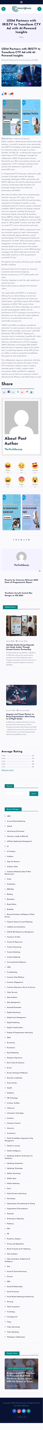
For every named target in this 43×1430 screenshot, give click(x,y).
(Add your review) (7, 770)
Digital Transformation (15, 1027)
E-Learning (11, 1042)
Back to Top (22, 1417)
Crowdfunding (12, 972)
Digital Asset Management (16, 1017)
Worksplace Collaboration (16, 1337)
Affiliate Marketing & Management (19, 841)
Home (21, 37)
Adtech (9, 826)
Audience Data (12, 866)
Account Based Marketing (16, 821)
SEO (8, 1281)
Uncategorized (12, 1317)
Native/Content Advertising (16, 1193)
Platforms (10, 1224)
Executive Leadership (14, 1078)
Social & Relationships (15, 1286)
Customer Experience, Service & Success (21, 987)
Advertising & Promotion (15, 831)
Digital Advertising (13, 1012)
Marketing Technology (15, 1168)
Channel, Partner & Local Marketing (19, 922)
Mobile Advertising (14, 1173)
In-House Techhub (13, 1103)
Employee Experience (14, 1058)
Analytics (10, 856)
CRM (8, 967)
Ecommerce (11, 1048)
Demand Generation (14, 1007)
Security (10, 1276)
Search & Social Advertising (17, 1271)
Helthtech (10, 1093)
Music (9, 1188)
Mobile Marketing (13, 1183)
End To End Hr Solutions (15, 1063)
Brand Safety (11, 904)
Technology (11, 1312)
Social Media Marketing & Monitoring (20, 1296)
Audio (9, 879)
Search (9, 786)
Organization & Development (17, 1208)
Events (9, 1068)
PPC (8, 1229)
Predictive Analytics (14, 1239)
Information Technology (15, 1113)
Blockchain (10, 899)
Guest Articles (12, 1083)
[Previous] (33, 1353)
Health (9, 1088)
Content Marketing (13, 952)
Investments (11, 1133)
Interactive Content (14, 1123)
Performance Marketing (15, 1219)
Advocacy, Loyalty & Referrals (17, 836)
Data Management (13, 1002)
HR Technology (12, 1098)
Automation (11, 884)
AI (8, 846)
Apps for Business (13, 861)
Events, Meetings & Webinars (17, 1073)
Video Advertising (13, 1327)
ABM (8, 816)
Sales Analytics (12, 1254)
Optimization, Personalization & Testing (21, 1203)
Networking (11, 1198)
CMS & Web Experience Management (20, 932)
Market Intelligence (14, 1151)
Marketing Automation (15, 1163)
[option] (21, 1374)
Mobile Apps (11, 1178)
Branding (10, 909)
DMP (9, 1037)
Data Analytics (12, 997)
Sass (8, 1266)
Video (9, 1322)
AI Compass (11, 851)
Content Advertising (14, 947)
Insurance (10, 1118)
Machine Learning (13, 1146)
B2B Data (10, 889)
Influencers (11, 1108)
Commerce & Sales (13, 937)
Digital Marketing (13, 1022)
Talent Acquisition (13, 1307)
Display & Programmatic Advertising (13, 60)
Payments (10, 1214)
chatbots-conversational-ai (16, 927)
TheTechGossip (13, 449)
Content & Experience (14, 942)
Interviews (10, 1128)
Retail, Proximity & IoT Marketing (18, 1249)
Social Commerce (13, 1291)
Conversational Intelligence (16, 962)
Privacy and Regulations (15, 1244)
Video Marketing (13, 1332)
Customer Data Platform (15, 977)
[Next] (36, 1353)
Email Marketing (13, 1053)
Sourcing (10, 1302)
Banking (10, 894)
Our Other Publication (21, 1405)
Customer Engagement (15, 982)
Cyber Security (12, 992)
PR (8, 1234)
